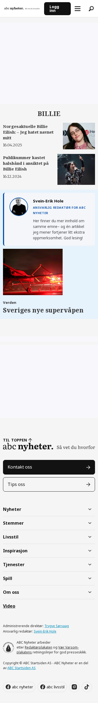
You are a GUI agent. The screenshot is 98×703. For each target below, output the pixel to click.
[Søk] (91, 8)
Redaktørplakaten (38, 647)
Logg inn (54, 8)
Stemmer (13, 523)
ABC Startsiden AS (21, 668)
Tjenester (13, 564)
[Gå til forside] (22, 8)
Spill (7, 578)
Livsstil (11, 537)
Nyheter (12, 509)
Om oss (11, 592)
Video (9, 606)
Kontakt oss (20, 467)
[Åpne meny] (77, 8)
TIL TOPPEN (15, 440)
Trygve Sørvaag (56, 626)
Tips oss (16, 484)
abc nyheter (22, 686)
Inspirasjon (15, 551)
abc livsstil (56, 686)
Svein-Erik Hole (45, 631)
